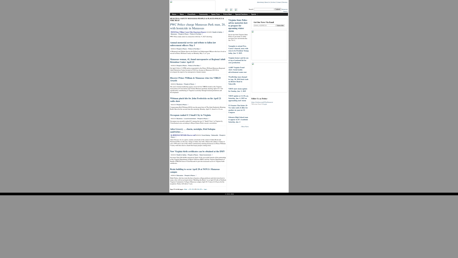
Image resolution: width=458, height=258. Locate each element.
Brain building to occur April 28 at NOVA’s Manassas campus (195, 170)
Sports (253, 14)
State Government (205, 155)
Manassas (174, 34)
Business (180, 84)
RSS (232, 194)
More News (245, 126)
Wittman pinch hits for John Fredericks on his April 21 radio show (195, 100)
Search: (251, 9)
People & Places (184, 34)
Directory (284, 2)
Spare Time (215, 14)
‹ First (185, 189)
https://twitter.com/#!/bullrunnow (262, 102)
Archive (273, 2)
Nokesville (215, 135)
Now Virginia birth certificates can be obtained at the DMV (197, 151)
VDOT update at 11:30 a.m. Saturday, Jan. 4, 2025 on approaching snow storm (238, 98)
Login (265, 104)
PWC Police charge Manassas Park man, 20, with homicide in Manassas (198, 26)
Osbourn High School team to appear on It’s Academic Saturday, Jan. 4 (238, 119)
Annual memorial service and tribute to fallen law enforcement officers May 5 (193, 44)
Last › (205, 189)
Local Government (190, 118)
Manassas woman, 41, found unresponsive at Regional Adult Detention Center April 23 (197, 61)
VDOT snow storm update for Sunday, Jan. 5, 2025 (237, 89)
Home (174, 14)
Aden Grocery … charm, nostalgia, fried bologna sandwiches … (192, 130)
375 (201, 189)
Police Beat (227, 14)
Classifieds (191, 14)
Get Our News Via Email (264, 22)
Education (180, 175)
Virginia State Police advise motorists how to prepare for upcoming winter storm (238, 25)
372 (193, 189)
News (182, 14)
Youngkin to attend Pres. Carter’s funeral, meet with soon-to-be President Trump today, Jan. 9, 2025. (238, 49)
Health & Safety (217, 32)
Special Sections (241, 14)
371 (190, 189)
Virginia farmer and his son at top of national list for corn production (238, 60)
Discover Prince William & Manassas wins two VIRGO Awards (195, 79)
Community (203, 14)
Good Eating (206, 135)
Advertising (260, 2)
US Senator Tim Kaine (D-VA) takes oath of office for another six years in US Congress (238, 109)
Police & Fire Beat (195, 34)
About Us (267, 2)
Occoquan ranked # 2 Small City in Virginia (190, 115)
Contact (278, 2)
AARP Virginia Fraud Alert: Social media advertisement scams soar (237, 69)
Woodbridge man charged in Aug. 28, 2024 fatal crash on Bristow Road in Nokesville (238, 80)
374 (198, 189)
